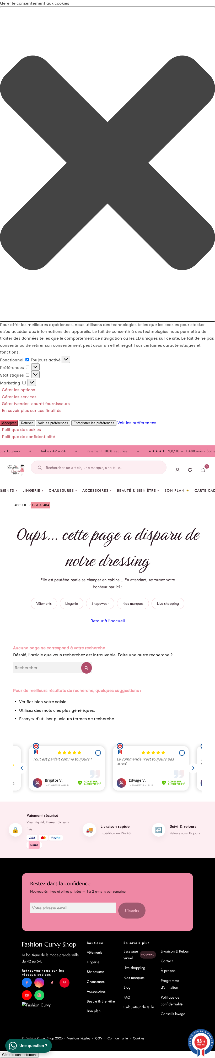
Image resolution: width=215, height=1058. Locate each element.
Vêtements (44, 603)
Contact (167, 961)
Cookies (138, 1038)
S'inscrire (132, 910)
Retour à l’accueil (107, 620)
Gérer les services (19, 396)
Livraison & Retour (175, 951)
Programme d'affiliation (170, 984)
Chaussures (63, 490)
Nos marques (132, 603)
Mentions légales (78, 1038)
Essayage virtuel (138, 955)
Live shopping (168, 603)
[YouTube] (27, 995)
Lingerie (33, 490)
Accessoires (97, 490)
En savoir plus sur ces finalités (31, 410)
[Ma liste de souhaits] (190, 470)
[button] (107, 164)
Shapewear (100, 603)
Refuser (27, 423)
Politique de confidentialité (28, 436)
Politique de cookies (21, 429)
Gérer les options (18, 389)
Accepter (9, 423)
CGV (98, 1038)
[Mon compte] (177, 470)
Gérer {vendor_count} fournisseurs (36, 403)
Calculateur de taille (138, 1007)
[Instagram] (39, 983)
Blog (127, 987)
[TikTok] (52, 983)
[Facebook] (27, 983)
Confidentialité (118, 1038)
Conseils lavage (173, 1013)
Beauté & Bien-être (138, 490)
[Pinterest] (64, 983)
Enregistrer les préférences (93, 423)
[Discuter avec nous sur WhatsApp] (39, 995)
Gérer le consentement (19, 1055)
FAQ (126, 997)
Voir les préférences (53, 423)
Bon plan (174, 490)
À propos (168, 970)
